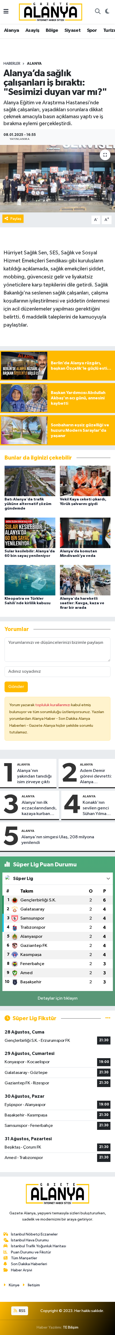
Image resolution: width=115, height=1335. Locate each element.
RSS (21, 1311)
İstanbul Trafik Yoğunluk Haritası (38, 1246)
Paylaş (15, 219)
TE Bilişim (70, 1327)
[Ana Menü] (6, 12)
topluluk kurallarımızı (53, 705)
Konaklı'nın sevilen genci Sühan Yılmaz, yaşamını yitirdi (97, 808)
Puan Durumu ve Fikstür (31, 1252)
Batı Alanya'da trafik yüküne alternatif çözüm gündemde (28, 504)
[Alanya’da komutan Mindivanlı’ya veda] (85, 532)
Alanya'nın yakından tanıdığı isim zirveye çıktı (34, 776)
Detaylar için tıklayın (58, 998)
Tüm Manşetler (24, 1258)
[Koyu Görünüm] (107, 12)
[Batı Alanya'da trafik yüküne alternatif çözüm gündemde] (30, 481)
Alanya (11, 30)
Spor (92, 30)
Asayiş (32, 30)
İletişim (34, 1285)
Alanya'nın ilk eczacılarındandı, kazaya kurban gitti (39, 808)
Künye (14, 1285)
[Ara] (98, 12)
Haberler (11, 64)
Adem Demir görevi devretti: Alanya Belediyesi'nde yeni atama (96, 776)
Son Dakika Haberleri (29, 1264)
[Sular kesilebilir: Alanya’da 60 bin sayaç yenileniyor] (30, 532)
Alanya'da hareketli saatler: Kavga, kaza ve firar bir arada (82, 603)
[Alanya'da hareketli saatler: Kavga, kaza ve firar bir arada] (85, 580)
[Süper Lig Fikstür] (107, 1018)
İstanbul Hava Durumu (30, 1240)
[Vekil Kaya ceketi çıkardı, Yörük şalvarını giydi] (85, 481)
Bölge (52, 30)
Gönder (16, 686)
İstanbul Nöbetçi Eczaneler (34, 1234)
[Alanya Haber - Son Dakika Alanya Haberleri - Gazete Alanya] (50, 11)
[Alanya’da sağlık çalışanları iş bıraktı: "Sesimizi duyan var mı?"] (57, 178)
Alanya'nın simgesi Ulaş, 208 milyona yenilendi (57, 840)
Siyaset (72, 30)
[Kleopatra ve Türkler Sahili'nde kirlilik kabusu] (30, 580)
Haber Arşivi (21, 1270)
